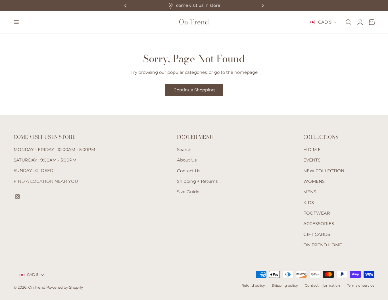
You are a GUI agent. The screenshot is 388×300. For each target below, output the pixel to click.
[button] (16, 22)
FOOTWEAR (316, 213)
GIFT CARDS (316, 234)
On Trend (37, 288)
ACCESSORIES (318, 223)
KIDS (308, 202)
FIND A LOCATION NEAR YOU (46, 181)
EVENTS (311, 160)
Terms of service (360, 286)
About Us (187, 160)
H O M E (312, 149)
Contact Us (188, 170)
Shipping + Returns (197, 181)
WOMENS (314, 181)
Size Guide (188, 191)
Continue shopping (194, 90)
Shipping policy (285, 286)
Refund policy (253, 286)
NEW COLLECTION (323, 170)
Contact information (322, 286)
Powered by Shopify (64, 288)
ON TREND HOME (322, 244)
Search (184, 149)
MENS (309, 191)
